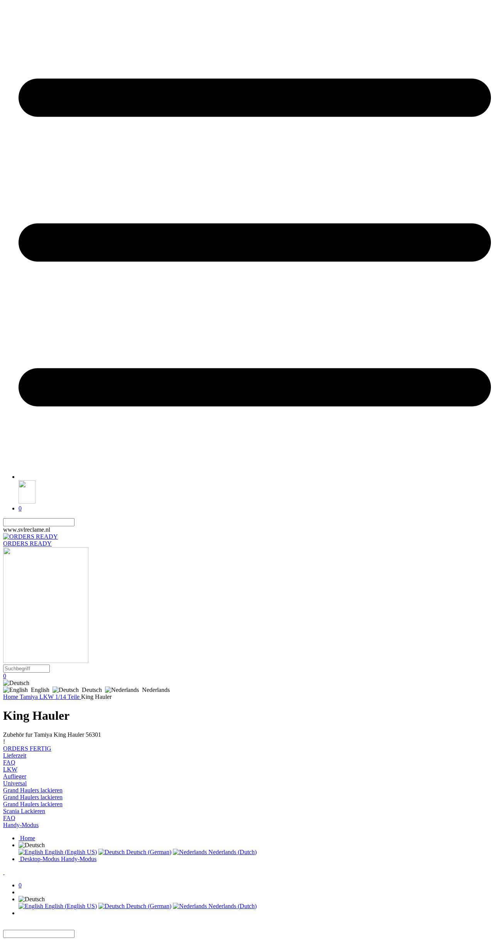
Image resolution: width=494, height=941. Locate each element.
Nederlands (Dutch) (232, 852)
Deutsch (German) (148, 852)
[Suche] (79, 522)
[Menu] (255, 476)
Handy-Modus (21, 825)
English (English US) (70, 852)
